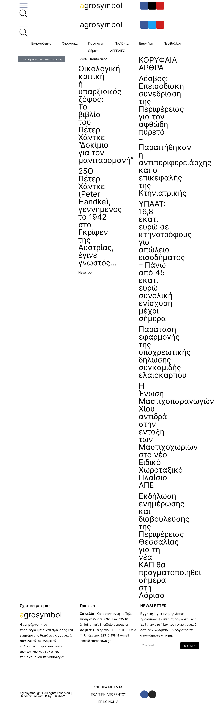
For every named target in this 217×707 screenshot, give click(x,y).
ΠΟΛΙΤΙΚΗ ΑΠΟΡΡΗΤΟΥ (108, 694)
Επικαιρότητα (41, 43)
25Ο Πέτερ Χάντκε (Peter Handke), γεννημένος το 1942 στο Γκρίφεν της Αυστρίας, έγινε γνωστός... (100, 216)
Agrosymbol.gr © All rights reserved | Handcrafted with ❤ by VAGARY (46, 694)
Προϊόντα (122, 43)
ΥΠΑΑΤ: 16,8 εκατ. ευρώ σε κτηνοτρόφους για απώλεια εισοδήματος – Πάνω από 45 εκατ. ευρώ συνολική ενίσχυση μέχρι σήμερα (165, 261)
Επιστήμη (146, 43)
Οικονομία (70, 43)
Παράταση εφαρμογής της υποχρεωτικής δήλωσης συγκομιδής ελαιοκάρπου (165, 352)
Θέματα (94, 51)
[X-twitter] (152, 6)
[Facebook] (144, 6)
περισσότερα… (55, 656)
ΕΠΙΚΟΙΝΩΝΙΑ (108, 702)
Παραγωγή (96, 43)
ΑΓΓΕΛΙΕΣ (117, 51)
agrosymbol (101, 24)
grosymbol (101, 5)
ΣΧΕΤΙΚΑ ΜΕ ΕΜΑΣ (108, 687)
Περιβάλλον (173, 43)
